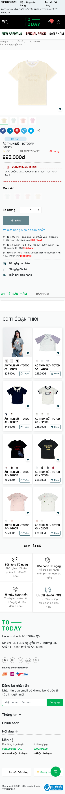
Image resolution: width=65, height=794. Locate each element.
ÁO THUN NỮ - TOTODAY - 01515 (17, 367)
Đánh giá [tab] (42, 294)
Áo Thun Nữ (35, 41)
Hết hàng (16, 220)
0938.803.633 (8, 2)
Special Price (36, 34)
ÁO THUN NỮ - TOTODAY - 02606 (47, 420)
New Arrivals (12, 34)
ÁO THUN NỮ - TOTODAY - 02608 (47, 367)
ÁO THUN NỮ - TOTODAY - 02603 (17, 526)
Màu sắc (8, 188)
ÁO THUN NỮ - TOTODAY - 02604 (47, 473)
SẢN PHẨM (56, 34)
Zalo (28, 660)
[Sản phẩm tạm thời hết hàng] (7, 196)
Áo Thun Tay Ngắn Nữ (11, 44)
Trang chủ (5, 41)
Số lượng (9, 210)
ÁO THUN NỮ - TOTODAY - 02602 (47, 526)
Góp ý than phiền (50, 772)
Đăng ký (55, 702)
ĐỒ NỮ (20, 41)
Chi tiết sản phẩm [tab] (14, 294)
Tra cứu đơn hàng (18, 772)
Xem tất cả (32, 546)
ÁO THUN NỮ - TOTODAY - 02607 (17, 420)
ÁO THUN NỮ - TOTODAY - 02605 (17, 473)
